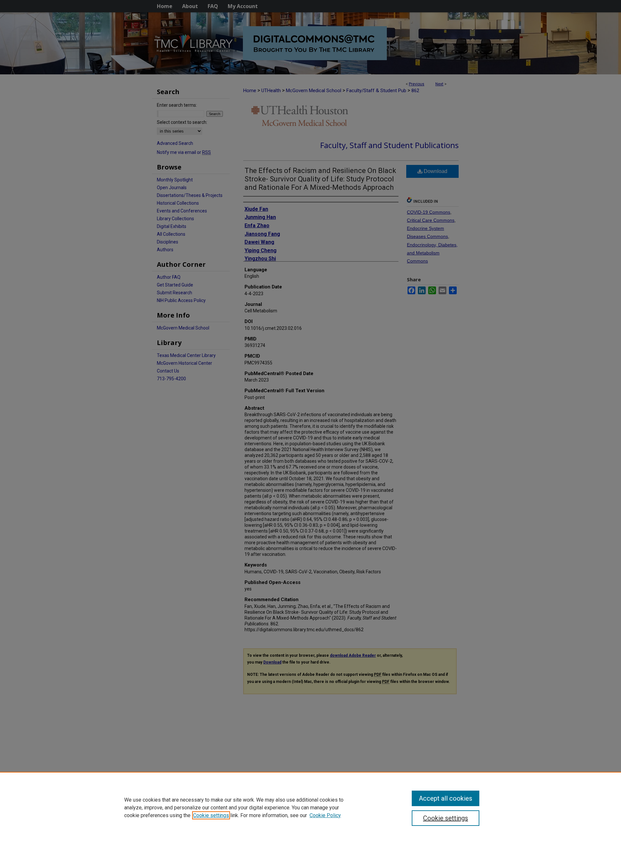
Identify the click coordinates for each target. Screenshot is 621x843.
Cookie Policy (325, 815)
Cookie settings (211, 815)
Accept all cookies (445, 798)
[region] (310, 807)
